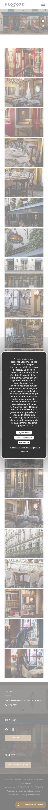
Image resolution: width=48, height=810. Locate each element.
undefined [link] (24, 452)
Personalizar (24, 442)
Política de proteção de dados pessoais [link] (25, 448)
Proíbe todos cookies (24, 438)
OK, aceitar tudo (24, 433)
